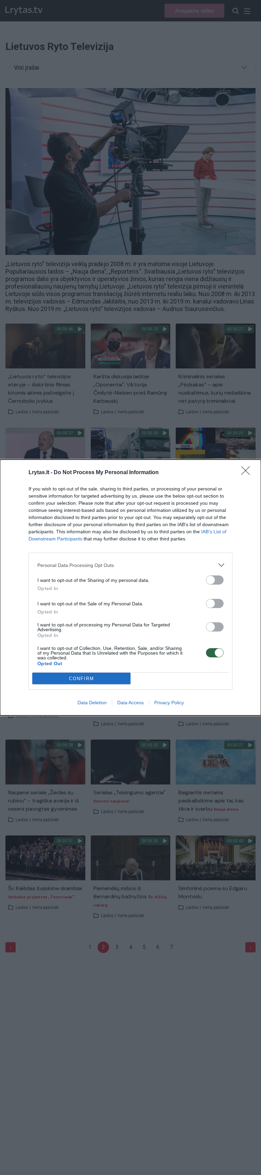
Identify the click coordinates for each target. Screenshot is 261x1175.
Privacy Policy (169, 702)
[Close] (247, 472)
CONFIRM (81, 678)
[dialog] (130, 587)
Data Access (130, 702)
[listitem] (130, 565)
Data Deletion (92, 702)
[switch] (215, 580)
